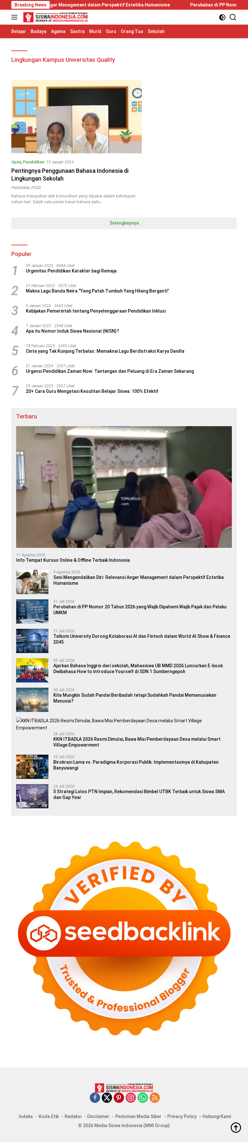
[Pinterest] (119, 1098)
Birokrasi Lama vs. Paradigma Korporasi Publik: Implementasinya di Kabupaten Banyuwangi (136, 765)
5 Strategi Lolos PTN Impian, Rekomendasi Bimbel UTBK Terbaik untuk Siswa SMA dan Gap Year (139, 794)
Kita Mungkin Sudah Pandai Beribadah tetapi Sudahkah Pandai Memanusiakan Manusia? (134, 698)
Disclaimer (98, 1116)
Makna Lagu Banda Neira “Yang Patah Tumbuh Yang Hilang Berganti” (97, 291)
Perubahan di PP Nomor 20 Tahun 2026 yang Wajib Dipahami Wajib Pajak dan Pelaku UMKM (140, 609)
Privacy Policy (182, 1116)
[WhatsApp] (143, 1098)
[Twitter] (107, 1098)
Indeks (26, 1116)
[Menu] (15, 17)
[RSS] (155, 1098)
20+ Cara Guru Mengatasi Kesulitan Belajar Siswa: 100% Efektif (92, 391)
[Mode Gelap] (222, 17)
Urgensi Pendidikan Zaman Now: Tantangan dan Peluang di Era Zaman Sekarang (110, 371)
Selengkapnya (124, 223)
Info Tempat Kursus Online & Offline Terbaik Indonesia (73, 560)
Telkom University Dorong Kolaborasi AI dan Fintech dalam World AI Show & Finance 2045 (141, 639)
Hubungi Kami (216, 1116)
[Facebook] (95, 1098)
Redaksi (73, 1116)
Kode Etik (49, 1116)
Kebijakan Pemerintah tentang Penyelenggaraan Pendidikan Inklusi (96, 311)
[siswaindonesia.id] (55, 17)
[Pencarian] (233, 17)
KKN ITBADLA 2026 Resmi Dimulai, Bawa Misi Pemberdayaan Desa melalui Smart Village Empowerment (137, 742)
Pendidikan (33, 162)
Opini (16, 162)
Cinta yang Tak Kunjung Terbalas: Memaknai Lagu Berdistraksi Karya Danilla (105, 351)
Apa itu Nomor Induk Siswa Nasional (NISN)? (72, 331)
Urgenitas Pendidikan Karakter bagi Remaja (71, 270)
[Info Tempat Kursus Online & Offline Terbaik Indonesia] (124, 487)
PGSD (36, 187)
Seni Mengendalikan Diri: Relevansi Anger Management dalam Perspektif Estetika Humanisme (138, 580)
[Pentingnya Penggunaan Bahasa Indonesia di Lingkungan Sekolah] (76, 116)
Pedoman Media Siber (138, 1116)
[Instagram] (131, 1098)
